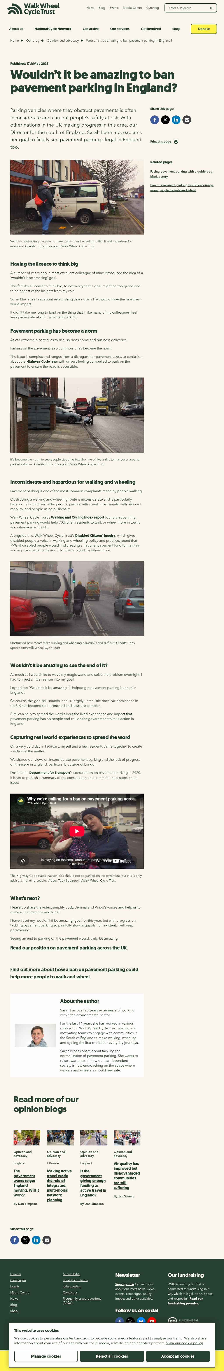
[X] (130, 1321)
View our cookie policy (184, 1343)
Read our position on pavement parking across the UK (68, 947)
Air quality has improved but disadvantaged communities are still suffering (127, 1175)
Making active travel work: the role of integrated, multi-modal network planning (59, 1185)
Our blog (32, 40)
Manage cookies (46, 1356)
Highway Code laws (42, 361)
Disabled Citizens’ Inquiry (95, 535)
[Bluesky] (141, 1321)
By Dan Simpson (25, 1204)
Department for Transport (49, 772)
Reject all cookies (112, 1356)
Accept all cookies (177, 1356)
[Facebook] (119, 1321)
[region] (112, 1346)
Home (14, 40)
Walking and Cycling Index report (77, 517)
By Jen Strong (124, 1196)
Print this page (160, 141)
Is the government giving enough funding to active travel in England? (93, 1183)
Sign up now (124, 1284)
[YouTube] (151, 1321)
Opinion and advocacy (63, 40)
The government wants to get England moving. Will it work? (26, 1183)
